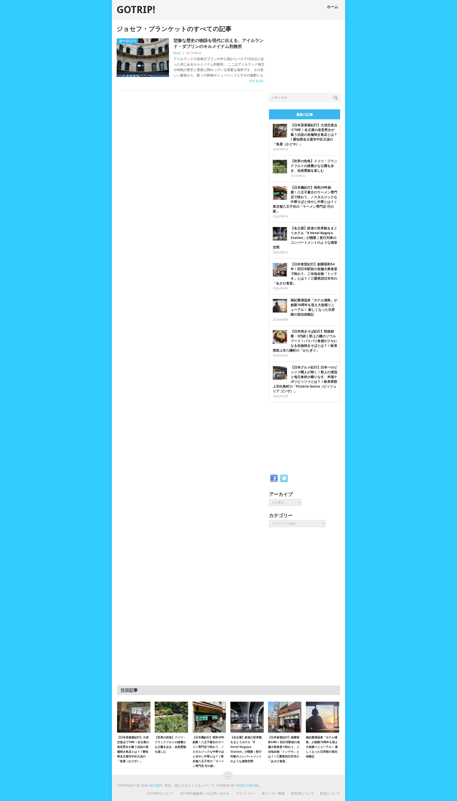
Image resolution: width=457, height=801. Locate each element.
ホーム (332, 7)
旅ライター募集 (273, 793)
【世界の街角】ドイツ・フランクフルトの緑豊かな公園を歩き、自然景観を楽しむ (314, 165)
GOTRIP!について (160, 793)
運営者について (302, 793)
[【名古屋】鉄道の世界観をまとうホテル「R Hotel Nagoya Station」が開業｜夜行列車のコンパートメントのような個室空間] (247, 717)
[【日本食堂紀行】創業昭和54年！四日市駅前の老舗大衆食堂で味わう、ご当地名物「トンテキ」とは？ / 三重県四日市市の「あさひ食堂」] (284, 717)
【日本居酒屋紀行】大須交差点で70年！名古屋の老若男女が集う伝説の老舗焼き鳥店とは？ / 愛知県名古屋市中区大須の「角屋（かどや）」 (305, 134)
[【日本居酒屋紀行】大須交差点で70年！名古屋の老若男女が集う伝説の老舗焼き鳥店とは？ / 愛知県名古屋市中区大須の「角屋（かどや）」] (133, 717)
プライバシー (246, 793)
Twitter (284, 478)
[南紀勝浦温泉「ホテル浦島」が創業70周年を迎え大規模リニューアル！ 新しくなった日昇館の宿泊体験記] (322, 717)
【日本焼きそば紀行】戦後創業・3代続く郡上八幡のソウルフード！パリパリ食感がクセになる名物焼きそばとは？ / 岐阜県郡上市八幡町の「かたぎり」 (305, 340)
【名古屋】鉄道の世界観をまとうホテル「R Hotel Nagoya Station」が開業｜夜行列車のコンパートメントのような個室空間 (305, 237)
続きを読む (257, 81)
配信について (330, 793)
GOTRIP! (136, 10)
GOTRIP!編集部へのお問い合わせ (205, 793)
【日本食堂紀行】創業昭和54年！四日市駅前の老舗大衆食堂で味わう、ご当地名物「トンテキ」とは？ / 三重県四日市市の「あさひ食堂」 (305, 273)
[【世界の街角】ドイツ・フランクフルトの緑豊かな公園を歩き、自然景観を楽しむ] (171, 717)
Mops (177, 53)
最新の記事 (304, 114)
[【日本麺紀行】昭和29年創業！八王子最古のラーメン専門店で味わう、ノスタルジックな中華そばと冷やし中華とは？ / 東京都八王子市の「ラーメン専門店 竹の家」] (209, 717)
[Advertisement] (304, 55)
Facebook (274, 478)
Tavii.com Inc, (248, 785)
